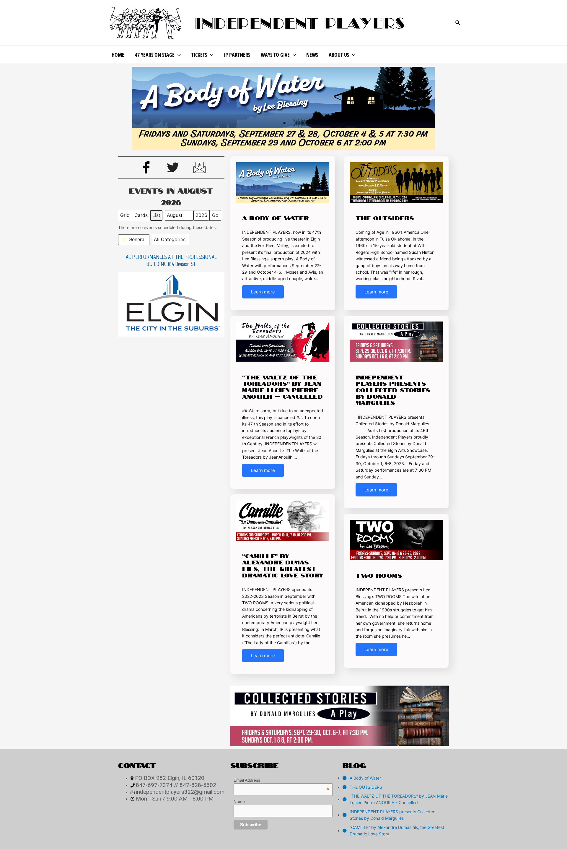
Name (239, 801)
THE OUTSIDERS (385, 217)
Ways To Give (275, 54)
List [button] (157, 216)
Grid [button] (125, 216)
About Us (339, 54)
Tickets (199, 54)
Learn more (263, 292)
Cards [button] (141, 216)
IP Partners (237, 54)
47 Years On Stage (155, 54)
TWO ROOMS (379, 575)
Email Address (282, 780)
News (312, 54)
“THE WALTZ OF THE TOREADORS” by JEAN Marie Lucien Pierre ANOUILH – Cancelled (282, 386)
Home (118, 54)
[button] (133, 239)
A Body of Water (275, 217)
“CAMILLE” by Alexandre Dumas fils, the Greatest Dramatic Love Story (282, 565)
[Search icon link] (458, 23)
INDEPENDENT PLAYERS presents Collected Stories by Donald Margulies (393, 389)
